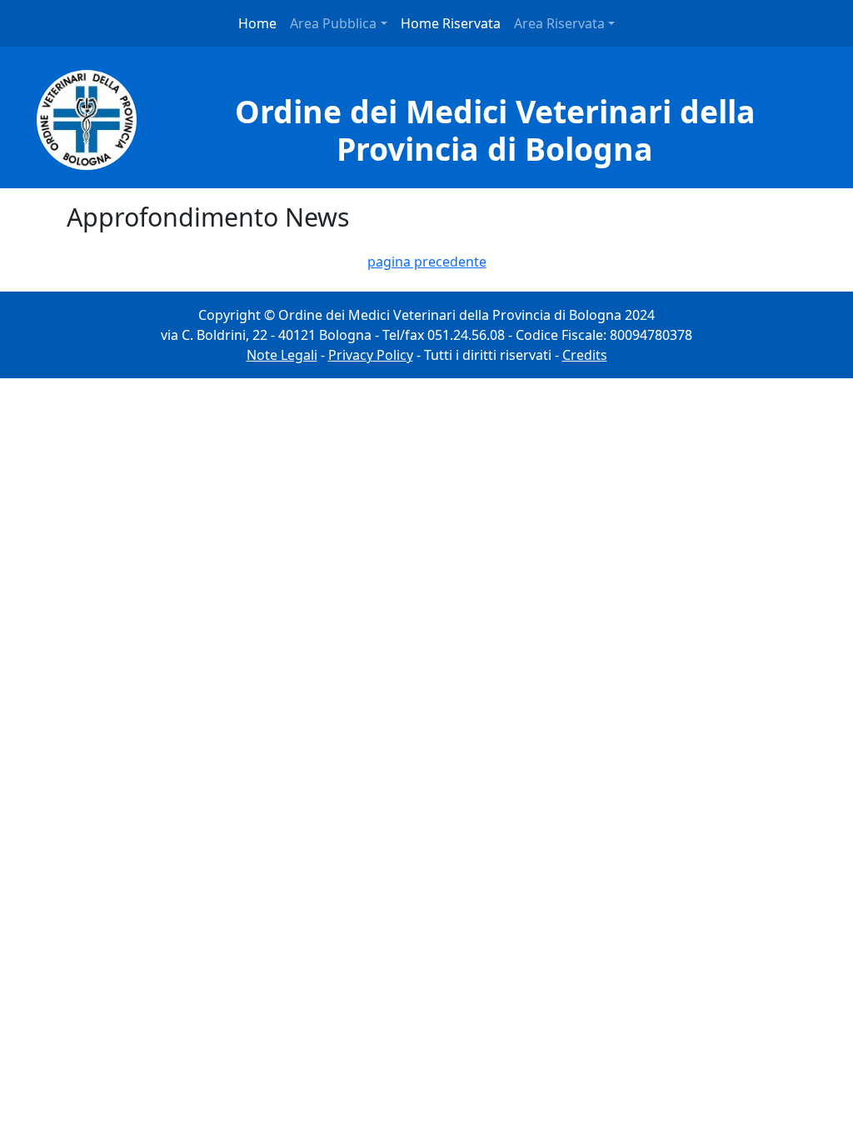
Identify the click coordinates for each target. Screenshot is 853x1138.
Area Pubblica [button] (333, 23)
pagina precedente (426, 261)
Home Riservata (451, 23)
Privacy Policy (370, 355)
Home (257, 23)
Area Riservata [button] (559, 23)
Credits (584, 355)
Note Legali (282, 355)
